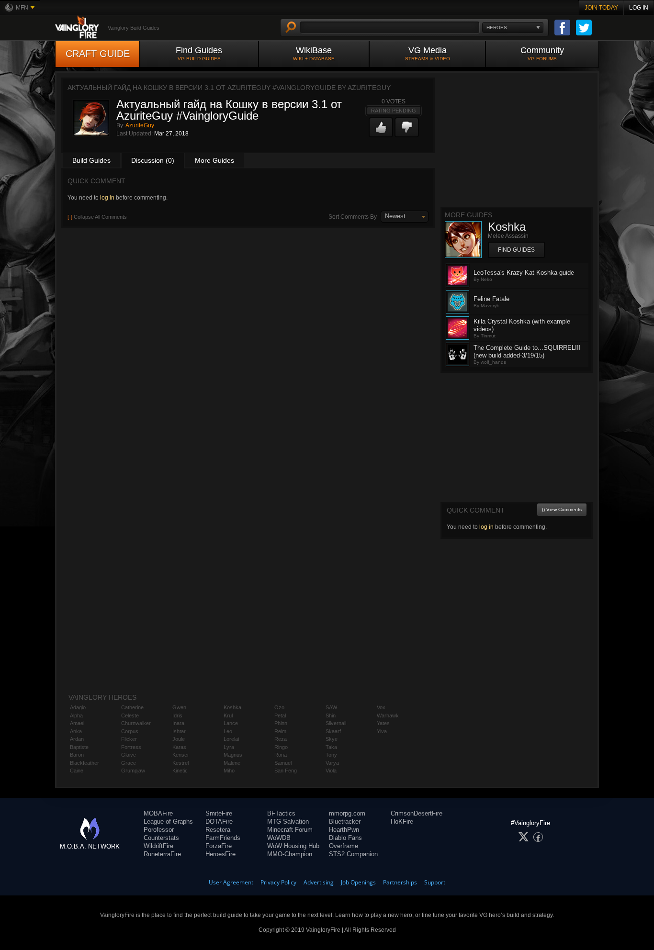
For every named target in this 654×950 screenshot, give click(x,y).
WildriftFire (158, 845)
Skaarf (333, 731)
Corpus (129, 731)
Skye (332, 739)
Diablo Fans (345, 837)
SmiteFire (218, 813)
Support (434, 882)
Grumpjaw (133, 770)
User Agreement (231, 882)
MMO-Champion (289, 854)
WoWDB (279, 837)
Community (542, 53)
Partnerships (400, 882)
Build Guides (91, 160)
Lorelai (231, 739)
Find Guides (199, 53)
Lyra (229, 747)
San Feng (285, 770)
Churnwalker (136, 723)
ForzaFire (218, 845)
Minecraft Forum (290, 829)
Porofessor (159, 829)
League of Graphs (168, 821)
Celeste (130, 715)
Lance (231, 723)
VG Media (427, 53)
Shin (331, 715)
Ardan (77, 739)
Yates (383, 723)
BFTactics (281, 813)
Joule (178, 739)
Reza (280, 739)
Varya (332, 763)
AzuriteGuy (139, 125)
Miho (229, 770)
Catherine (132, 707)
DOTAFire (219, 821)
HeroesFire (220, 854)
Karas (179, 747)
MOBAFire (158, 813)
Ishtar (179, 731)
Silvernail (336, 723)
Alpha (76, 715)
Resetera (217, 829)
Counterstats (161, 837)
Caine (76, 770)
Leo (228, 731)
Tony (331, 755)
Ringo (281, 747)
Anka (76, 731)
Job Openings (358, 882)
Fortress (131, 747)
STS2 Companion (353, 854)
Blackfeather (84, 763)
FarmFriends (222, 837)
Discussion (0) (152, 160)
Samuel (283, 763)
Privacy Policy (278, 882)
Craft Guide (98, 53)
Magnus (233, 755)
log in (107, 197)
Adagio (78, 707)
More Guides (214, 160)
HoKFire (402, 821)
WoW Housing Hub (293, 845)
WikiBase (314, 53)
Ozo (279, 707)
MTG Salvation (288, 821)
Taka (331, 747)
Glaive (128, 755)
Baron (77, 755)
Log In (638, 7)
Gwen (179, 707)
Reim (280, 731)
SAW (331, 707)
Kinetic (180, 770)
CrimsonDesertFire (416, 813)
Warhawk (388, 715)
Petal (280, 715)
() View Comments (562, 509)
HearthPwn (344, 829)
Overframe (343, 845)
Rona (280, 755)
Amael (77, 723)
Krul (228, 715)
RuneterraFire (162, 854)
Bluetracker (345, 821)
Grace (128, 763)
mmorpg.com (347, 813)
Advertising (319, 882)
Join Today (601, 7)
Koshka (232, 707)
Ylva (382, 731)
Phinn (280, 723)
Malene (232, 763)
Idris (177, 715)
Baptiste (79, 747)
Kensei (180, 755)
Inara (178, 723)
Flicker (129, 739)
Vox (381, 707)
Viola (331, 770)
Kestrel (180, 763)
